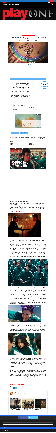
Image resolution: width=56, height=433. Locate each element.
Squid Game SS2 (12, 137)
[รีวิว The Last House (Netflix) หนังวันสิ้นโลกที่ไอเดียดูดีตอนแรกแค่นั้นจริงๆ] (40, 403)
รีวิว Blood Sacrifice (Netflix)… (17, 143)
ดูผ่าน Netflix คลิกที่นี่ (15, 132)
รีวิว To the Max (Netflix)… (36, 143)
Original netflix (23, 35)
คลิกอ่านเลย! (51, 1)
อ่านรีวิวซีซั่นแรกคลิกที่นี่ (18, 211)
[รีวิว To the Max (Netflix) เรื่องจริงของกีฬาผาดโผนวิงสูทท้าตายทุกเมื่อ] (30, 144)
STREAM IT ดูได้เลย (24, 132)
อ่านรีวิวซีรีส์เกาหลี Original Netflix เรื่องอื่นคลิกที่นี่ (17, 384)
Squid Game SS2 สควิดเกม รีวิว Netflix (29, 35)
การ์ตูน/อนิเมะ (11, 4)
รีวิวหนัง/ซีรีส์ (5, 4)
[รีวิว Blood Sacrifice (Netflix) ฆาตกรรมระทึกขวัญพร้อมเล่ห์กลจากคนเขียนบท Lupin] (11, 144)
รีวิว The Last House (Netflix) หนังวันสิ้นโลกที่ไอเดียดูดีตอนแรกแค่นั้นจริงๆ (15, 2)
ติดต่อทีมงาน (17, 4)
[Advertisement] (28, 27)
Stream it (33, 35)
